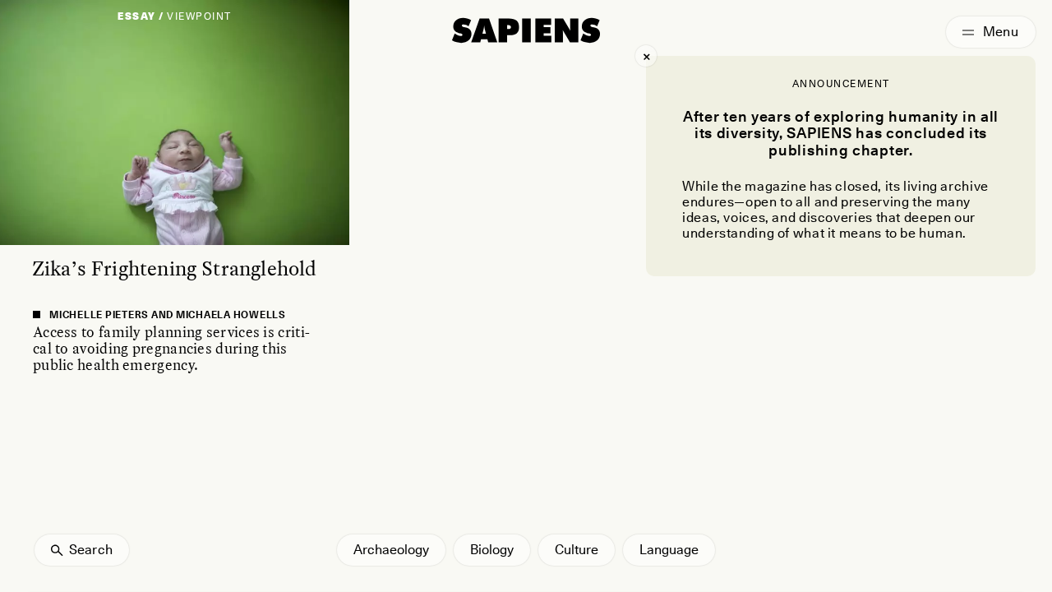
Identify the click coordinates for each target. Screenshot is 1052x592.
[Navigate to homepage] (526, 30)
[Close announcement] (646, 56)
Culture (576, 549)
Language (669, 549)
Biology (492, 549)
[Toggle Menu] (991, 32)
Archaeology (391, 549)
